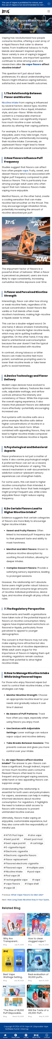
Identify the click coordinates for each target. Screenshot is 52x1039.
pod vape (34, 871)
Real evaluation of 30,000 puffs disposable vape (38, 976)
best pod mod (34, 839)
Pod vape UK (13, 875)
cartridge (38, 843)
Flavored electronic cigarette (22, 863)
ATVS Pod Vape (14, 835)
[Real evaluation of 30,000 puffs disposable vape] (38, 960)
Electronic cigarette (17, 851)
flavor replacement (17, 859)
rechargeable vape (17, 879)
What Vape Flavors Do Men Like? (27, 894)
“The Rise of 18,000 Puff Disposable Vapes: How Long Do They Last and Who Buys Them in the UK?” (13, 1012)
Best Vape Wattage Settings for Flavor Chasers (13, 976)
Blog (15, 29)
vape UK (10, 887)
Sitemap (25, 1029)
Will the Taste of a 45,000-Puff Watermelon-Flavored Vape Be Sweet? (38, 1012)
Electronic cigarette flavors (21, 855)
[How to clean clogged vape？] (38, 924)
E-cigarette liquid (15, 847)
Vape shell (33, 883)
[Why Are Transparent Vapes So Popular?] (13, 924)
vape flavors (33, 64)
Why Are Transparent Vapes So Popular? (10, 940)
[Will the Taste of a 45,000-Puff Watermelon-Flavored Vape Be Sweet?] (38, 996)
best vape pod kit (16, 843)
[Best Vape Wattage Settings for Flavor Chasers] (13, 960)
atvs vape (35, 835)
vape (25, 170)
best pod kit (12, 839)
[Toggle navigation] (48, 11)
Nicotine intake (10, 102)
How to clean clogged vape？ (37, 940)
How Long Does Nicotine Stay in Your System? (29, 899)
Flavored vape (14, 867)
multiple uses (36, 867)
